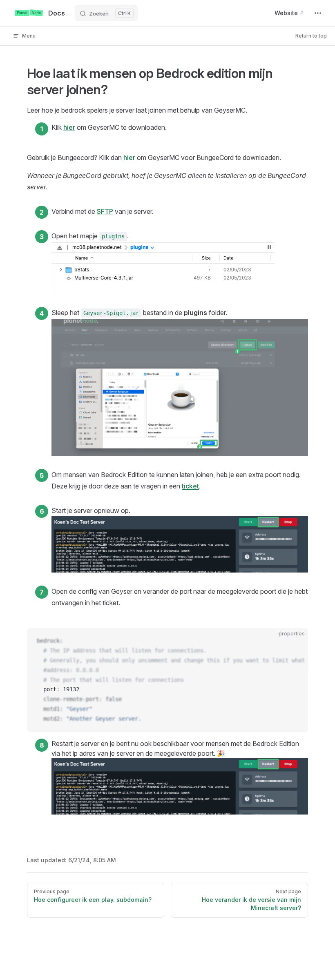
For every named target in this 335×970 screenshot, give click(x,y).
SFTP (105, 211)
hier (69, 127)
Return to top (311, 36)
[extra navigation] (318, 13)
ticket (190, 486)
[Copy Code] (295, 641)
